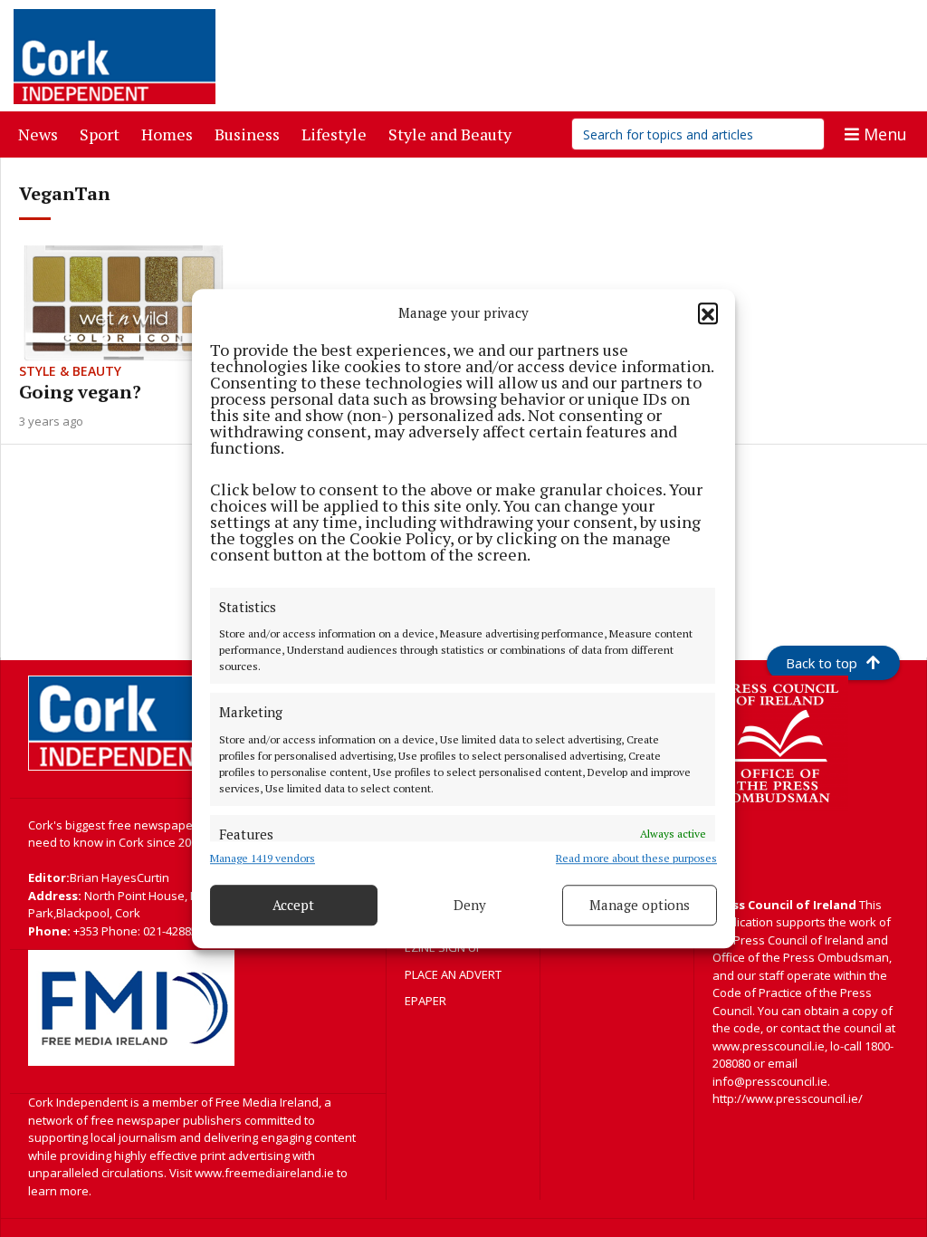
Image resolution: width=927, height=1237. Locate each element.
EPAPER (425, 1000)
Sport (103, 133)
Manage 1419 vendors (262, 858)
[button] (708, 313)
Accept (293, 905)
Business (251, 133)
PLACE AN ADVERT (453, 974)
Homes (170, 133)
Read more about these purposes (636, 858)
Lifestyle (337, 133)
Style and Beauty (453, 133)
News (41, 133)
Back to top (821, 663)
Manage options (639, 905)
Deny (470, 905)
